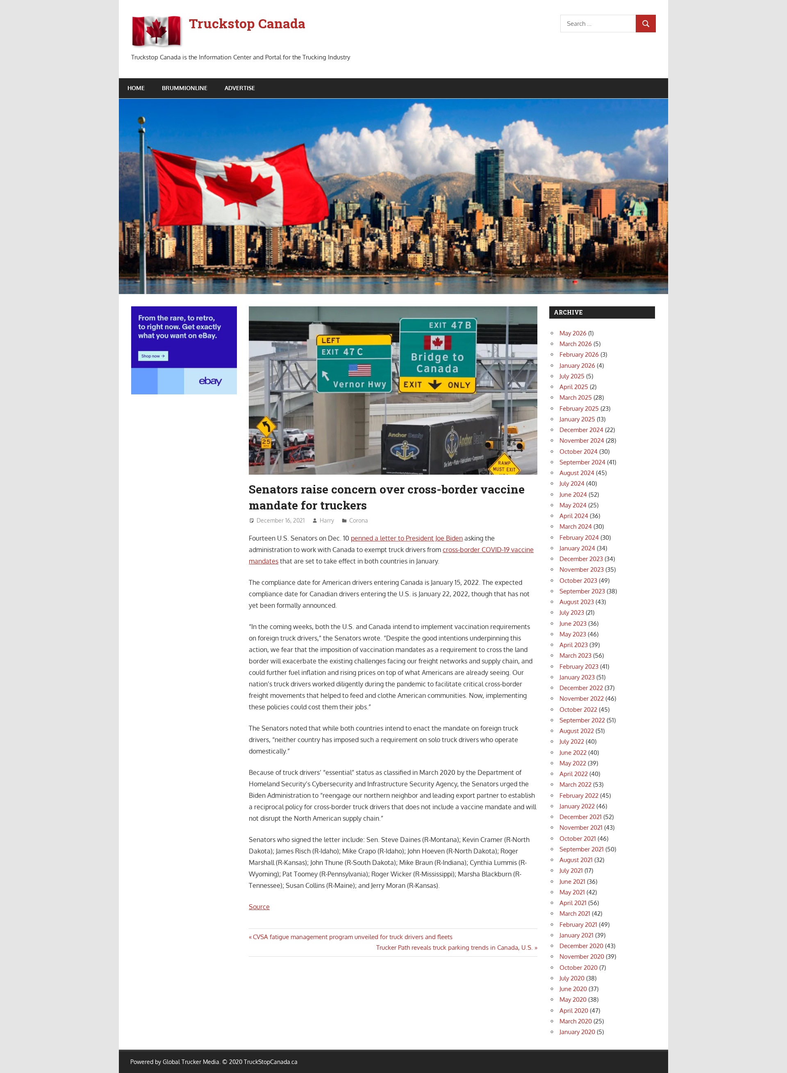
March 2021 (575, 913)
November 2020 (582, 956)
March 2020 (576, 1021)
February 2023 (579, 666)
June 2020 (573, 989)
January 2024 (577, 548)
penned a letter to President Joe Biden (407, 538)
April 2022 (574, 774)
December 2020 (581, 946)
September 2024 (582, 462)
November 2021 (581, 827)
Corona (358, 520)
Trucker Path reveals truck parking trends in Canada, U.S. (454, 947)
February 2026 (579, 354)
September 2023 (582, 591)
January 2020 (577, 1032)
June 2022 (573, 752)
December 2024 (581, 430)
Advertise (240, 87)
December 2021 (581, 817)
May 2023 (573, 634)
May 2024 (573, 505)
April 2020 (574, 1010)
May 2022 (573, 763)
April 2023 (574, 645)
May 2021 (572, 892)
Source (259, 907)
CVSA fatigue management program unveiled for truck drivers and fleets (352, 937)
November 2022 (582, 698)
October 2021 (578, 838)
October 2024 (579, 451)
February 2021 (578, 924)
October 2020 (579, 967)
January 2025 (577, 419)
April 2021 (573, 903)
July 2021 (571, 870)
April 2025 (574, 387)
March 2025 (576, 397)
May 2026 (573, 333)
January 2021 (577, 935)
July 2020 (572, 978)
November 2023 (582, 569)
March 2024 (576, 526)
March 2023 (575, 655)
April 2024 (574, 516)
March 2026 (576, 344)
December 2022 (581, 688)
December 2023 (581, 559)
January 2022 (577, 806)
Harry (327, 520)
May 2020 (573, 999)
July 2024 (572, 483)
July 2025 (572, 376)
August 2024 (577, 473)
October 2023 (578, 580)
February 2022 (579, 795)
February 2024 (579, 537)
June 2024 (573, 494)
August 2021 (576, 860)
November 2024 (582, 440)
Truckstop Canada (247, 23)
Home (136, 87)
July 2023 (572, 612)
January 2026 (577, 365)
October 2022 (578, 709)
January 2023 (577, 677)
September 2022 (582, 720)
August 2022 (577, 731)
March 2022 (575, 784)
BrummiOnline (184, 87)
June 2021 (572, 881)
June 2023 (573, 623)
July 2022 (572, 741)
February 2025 (579, 408)
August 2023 (577, 602)
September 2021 (582, 849)
